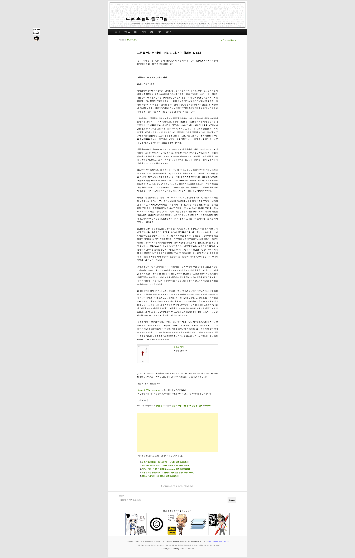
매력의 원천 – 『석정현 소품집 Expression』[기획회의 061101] (166, 469)
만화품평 (159, 406)
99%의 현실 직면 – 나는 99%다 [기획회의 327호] (160, 476)
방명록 (168, 32)
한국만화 (199, 406)
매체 (144, 32)
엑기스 (127, 32)
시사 (160, 32)
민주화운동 (191, 406)
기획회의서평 (181, 406)
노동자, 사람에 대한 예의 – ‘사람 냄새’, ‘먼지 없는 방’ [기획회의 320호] (168, 473)
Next (233, 40)
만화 (152, 32)
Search (121, 496)
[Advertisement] (177, 432)
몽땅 (136, 32)
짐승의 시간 (178, 347)
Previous (225, 40)
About (117, 32)
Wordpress (149, 541)
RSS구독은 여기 (197, 541)
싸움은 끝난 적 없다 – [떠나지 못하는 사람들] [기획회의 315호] (165, 462)
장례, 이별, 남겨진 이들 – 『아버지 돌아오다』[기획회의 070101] (166, 466)
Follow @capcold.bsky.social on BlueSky (178, 549)
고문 (173, 406)
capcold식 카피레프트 (173, 541)
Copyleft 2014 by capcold (149, 390)
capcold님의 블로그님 (147, 18)
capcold (208, 406)
